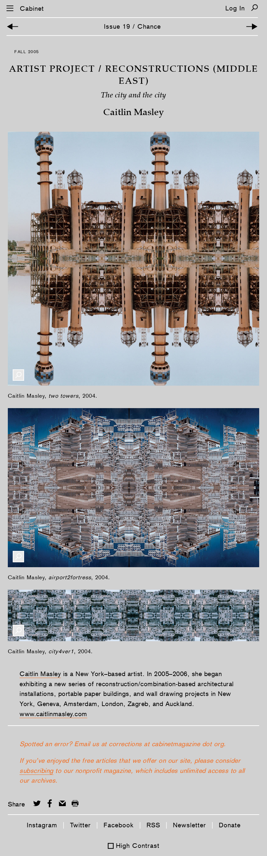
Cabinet (32, 8)
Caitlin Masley (40, 674)
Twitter (80, 825)
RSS (153, 825)
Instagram (42, 825)
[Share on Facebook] (50, 803)
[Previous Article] (13, 26)
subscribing (36, 771)
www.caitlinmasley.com (53, 714)
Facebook (119, 825)
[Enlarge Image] (18, 375)
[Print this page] (75, 803)
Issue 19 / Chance (132, 26)
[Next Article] (252, 26)
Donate (230, 825)
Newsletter (189, 825)
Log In (235, 8)
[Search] (254, 7)
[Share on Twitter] (37, 803)
